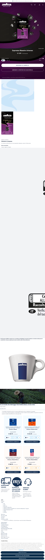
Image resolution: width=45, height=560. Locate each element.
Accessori (3, 516)
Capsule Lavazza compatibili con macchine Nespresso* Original (13, 427)
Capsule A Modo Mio (7, 507)
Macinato (5, 506)
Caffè (2, 502)
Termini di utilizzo (4, 538)
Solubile (5, 512)
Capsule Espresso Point (8, 509)
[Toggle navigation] (42, 5)
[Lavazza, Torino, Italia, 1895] (6, 5)
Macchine (3, 514)
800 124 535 (4, 534)
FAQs (2, 531)
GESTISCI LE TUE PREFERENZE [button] (22, 555)
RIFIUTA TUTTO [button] (22, 558)
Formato (3, 58)
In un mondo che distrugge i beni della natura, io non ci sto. (17, 404)
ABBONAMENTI (4, 522)
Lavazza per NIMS (4, 519)
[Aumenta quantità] (19, 437)
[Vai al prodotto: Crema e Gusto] (13, 426)
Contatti (2, 532)
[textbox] (8, 437)
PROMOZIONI (3, 523)
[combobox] (8, 437)
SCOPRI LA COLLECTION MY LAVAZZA (16, 489)
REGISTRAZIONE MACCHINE (6, 528)
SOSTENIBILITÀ (4, 526)
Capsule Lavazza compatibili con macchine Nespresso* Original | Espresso (16, 48)
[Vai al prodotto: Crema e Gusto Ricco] (13, 456)
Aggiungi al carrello (22, 65)
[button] (44, 1)
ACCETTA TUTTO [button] (22, 552)
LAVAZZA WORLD (4, 527)
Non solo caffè (4, 515)
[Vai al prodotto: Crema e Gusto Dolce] (32, 456)
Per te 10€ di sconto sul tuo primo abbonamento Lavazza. (23, 1)
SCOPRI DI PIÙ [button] (3, 408)
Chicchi (40, 58)
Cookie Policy (21, 549)
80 (8, 437)
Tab (4, 503)
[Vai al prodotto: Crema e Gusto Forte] (32, 426)
